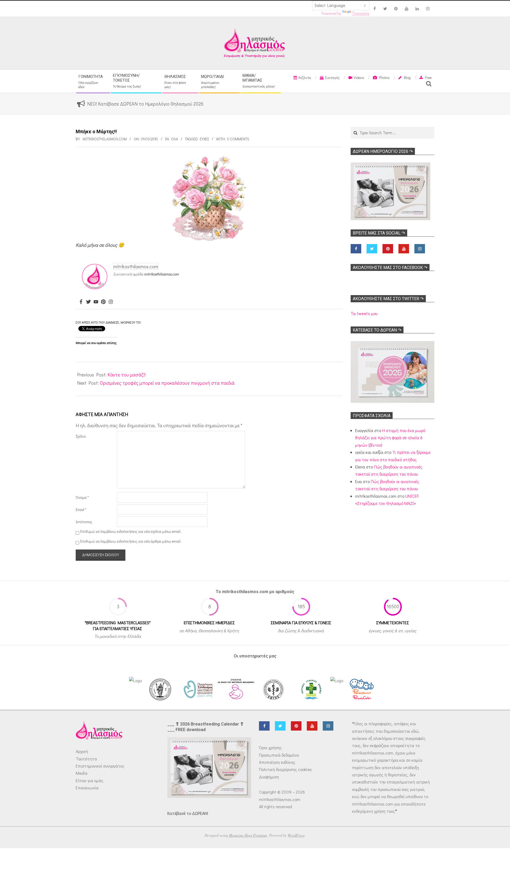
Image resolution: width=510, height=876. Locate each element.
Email (81, 509)
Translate (360, 13)
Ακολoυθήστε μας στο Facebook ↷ (390, 267)
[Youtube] (96, 302)
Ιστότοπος (84, 521)
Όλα (174, 138)
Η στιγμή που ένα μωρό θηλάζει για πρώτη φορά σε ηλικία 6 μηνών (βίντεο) (390, 437)
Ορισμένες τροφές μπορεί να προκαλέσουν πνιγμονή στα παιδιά (167, 383)
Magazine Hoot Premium (248, 835)
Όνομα (82, 497)
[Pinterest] (103, 302)
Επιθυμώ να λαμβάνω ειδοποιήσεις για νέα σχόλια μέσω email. (130, 531)
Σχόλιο (81, 436)
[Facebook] (81, 302)
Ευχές (204, 138)
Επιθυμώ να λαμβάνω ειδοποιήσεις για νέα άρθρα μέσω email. (130, 541)
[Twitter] (88, 302)
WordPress (296, 835)
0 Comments (238, 138)
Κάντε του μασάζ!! (127, 374)
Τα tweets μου (364, 313)
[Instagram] (110, 302)
